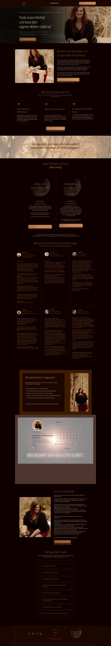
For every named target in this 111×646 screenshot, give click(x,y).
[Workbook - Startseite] (23, 3)
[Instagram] (29, 633)
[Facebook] (36, 633)
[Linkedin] (33, 633)
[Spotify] (40, 633)
